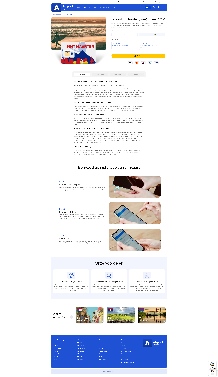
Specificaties (100, 74)
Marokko (56, 359)
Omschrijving (82, 74)
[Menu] (215, 362)
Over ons (123, 348)
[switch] (212, 374)
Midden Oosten (103, 351)
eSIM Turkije (80, 356)
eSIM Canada (80, 345)
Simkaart (86, 7)
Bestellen (140, 56)
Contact (114, 7)
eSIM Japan (80, 359)
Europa (101, 348)
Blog (122, 343)
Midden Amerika (103, 356)
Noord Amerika (103, 359)
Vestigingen (104, 7)
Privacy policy (124, 359)
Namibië (56, 356)
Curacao (56, 351)
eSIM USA (79, 343)
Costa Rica (57, 354)
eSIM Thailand (80, 351)
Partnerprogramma (126, 354)
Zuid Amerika (102, 354)
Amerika (56, 345)
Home (79, 7)
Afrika (100, 343)
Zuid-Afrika (57, 348)
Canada (56, 343)
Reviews (136, 74)
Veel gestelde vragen (127, 356)
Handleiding (118, 74)
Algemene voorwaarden (127, 362)
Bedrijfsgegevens (126, 351)
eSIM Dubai (80, 354)
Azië (100, 345)
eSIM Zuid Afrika (81, 348)
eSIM (94, 7)
